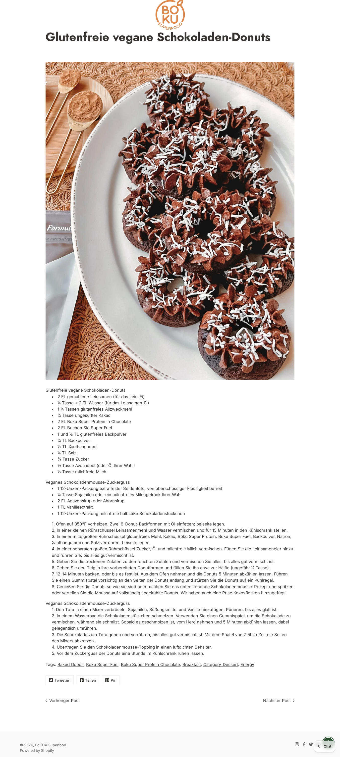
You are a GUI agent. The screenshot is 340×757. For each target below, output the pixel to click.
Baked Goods (70, 664)
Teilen (90, 680)
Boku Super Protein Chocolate (150, 664)
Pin (113, 680)
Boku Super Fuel (102, 664)
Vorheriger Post (64, 700)
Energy (247, 664)
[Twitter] (311, 744)
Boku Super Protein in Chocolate (99, 421)
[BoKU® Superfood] (170, 14)
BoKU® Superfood (50, 745)
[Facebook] (304, 744)
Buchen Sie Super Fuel (89, 427)
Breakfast (191, 664)
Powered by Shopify (37, 750)
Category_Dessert (220, 664)
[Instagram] (297, 744)
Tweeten (62, 680)
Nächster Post (277, 700)
